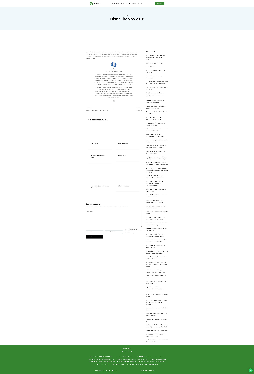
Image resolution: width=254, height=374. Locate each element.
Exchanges (155, 359)
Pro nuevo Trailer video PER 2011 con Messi (97, 109)
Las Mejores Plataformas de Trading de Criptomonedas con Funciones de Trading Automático (157, 170)
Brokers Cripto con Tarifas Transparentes (157, 330)
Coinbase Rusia (123, 143)
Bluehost (114, 370)
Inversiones (109, 361)
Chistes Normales (99, 359)
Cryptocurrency (132, 359)
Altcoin (96, 356)
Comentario (90, 211)
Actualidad (91, 356)
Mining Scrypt (122, 155)
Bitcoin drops (115, 356)
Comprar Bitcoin (123, 359)
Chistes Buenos (147, 356)
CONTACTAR (159, 3)
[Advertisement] (127, 40)
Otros (159, 361)
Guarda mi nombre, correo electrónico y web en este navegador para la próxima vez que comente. (133, 230)
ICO (104, 361)
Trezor (146, 364)
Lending (120, 361)
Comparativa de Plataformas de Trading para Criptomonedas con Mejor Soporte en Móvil (156, 264)
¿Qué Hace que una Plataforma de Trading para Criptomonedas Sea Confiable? (155, 95)
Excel (150, 359)
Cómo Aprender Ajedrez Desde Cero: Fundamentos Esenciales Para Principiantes (155, 57)
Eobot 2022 (94, 143)
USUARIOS (134, 3)
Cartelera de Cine (134, 356)
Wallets (151, 364)
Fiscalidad (162, 359)
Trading (140, 364)
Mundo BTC (114, 69)
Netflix (156, 361)
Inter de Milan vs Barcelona (153, 66)
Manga (131, 361)
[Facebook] (128, 351)
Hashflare (100, 361)
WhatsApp (156, 364)
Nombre (89, 232)
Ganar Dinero (93, 361)
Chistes (140, 356)
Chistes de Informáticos (156, 356)
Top (136, 364)
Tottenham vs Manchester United (154, 63)
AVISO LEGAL (152, 370)
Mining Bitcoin (146, 361)
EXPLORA (116, 3)
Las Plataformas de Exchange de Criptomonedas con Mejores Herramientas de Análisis (154, 183)
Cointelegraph (114, 359)
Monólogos (152, 361)
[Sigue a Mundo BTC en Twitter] (114, 101)
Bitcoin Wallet (121, 356)
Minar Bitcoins (138, 361)
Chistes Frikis (162, 356)
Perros (162, 361)
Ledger (115, 361)
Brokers (127, 356)
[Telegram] (125, 351)
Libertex (126, 361)
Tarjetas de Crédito (127, 364)
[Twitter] (123, 351)
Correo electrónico (111, 232)
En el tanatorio (138, 109)
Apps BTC (101, 356)
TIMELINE (124, 3)
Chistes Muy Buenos (91, 359)
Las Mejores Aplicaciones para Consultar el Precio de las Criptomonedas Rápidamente (156, 302)
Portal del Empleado (104, 364)
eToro (146, 359)
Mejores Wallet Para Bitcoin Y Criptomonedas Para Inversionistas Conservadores (155, 289)
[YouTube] (131, 351)
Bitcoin (127, 15)
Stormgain (117, 364)
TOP (141, 3)
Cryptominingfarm (140, 359)
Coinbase (107, 359)
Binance (108, 357)
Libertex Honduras (124, 186)
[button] (251, 370)
